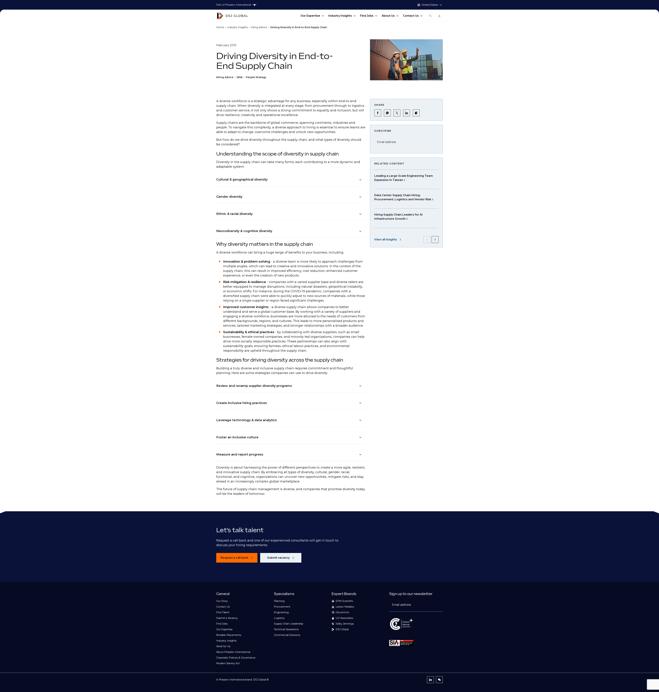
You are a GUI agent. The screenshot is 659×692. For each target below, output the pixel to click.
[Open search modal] (430, 15)
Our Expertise (310, 15)
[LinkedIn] (430, 679)
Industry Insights (340, 15)
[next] (435, 239)
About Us (388, 15)
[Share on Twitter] (397, 112)
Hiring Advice (259, 27)
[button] (289, 179)
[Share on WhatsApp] (387, 112)
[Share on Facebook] (377, 112)
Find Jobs (366, 15)
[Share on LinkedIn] (406, 112)
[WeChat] (439, 679)
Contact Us (411, 15)
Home (220, 27)
